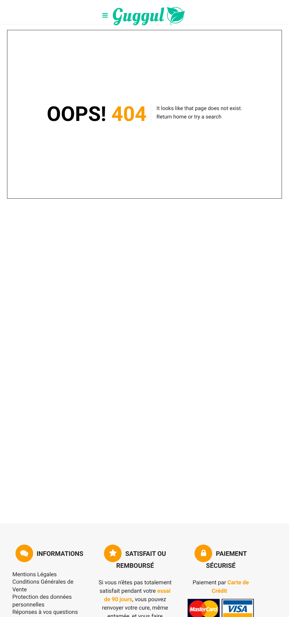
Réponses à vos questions (45, 612)
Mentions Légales (34, 574)
